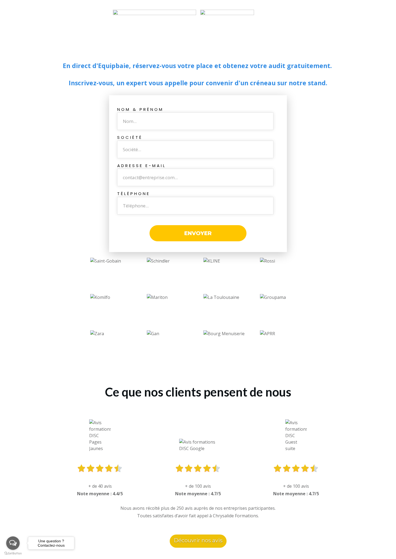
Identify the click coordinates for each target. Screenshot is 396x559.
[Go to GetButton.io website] (13, 553)
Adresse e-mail (141, 165)
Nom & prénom (140, 109)
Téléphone (133, 193)
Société (130, 137)
